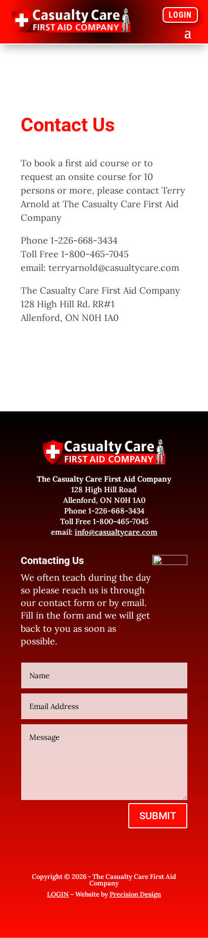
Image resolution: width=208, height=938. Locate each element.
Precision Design (135, 894)
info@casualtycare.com (116, 532)
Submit (157, 816)
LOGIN (180, 15)
